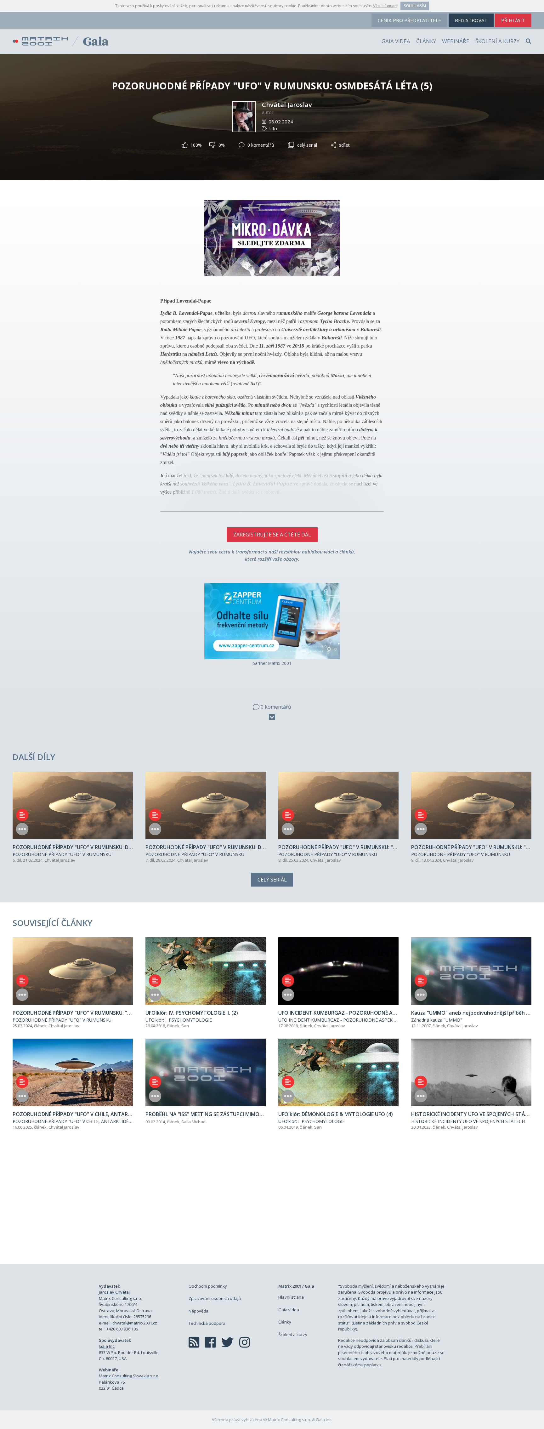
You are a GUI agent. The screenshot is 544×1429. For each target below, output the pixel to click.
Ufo (273, 128)
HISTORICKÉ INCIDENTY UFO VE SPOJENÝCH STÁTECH (468, 1121)
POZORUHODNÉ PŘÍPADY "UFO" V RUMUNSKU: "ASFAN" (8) (348, 847)
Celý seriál (272, 879)
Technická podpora (207, 1323)
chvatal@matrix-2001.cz (134, 1323)
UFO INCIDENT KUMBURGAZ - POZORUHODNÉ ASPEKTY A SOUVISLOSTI (354, 1020)
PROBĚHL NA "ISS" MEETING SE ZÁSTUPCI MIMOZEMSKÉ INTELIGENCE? (228, 1114)
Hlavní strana (291, 1297)
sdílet (344, 145)
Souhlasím (415, 6)
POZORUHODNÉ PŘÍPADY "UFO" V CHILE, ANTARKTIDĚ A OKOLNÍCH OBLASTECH (98, 1121)
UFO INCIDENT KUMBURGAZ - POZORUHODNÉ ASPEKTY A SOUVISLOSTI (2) (367, 1012)
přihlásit (513, 20)
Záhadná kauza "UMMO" (436, 1020)
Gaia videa (396, 41)
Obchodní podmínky (208, 1286)
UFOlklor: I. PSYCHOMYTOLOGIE (178, 1020)
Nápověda (198, 1311)
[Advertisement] (272, 1204)
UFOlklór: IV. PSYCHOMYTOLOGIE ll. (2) (191, 1012)
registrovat (471, 20)
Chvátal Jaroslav (287, 104)
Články (426, 41)
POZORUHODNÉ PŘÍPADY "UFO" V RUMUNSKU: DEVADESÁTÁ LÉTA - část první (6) (110, 847)
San (185, 1026)
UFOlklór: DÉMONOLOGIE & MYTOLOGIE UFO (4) (335, 1114)
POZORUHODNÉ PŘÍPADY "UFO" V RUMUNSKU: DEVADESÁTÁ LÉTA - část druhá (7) (243, 847)
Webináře (455, 41)
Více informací (385, 6)
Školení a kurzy (497, 41)
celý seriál (307, 145)
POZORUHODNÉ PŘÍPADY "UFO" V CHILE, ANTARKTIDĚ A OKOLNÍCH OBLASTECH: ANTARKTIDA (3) (129, 1114)
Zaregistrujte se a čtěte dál (272, 534)
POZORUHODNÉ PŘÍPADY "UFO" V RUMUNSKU (62, 854)
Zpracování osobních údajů (215, 1298)
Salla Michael (194, 1122)
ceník (409, 20)
